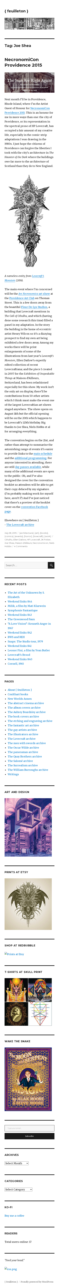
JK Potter (46, 539)
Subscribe (29, 1136)
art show (34, 293)
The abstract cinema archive (26, 703)
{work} (47, 536)
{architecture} (26, 533)
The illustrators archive (23, 734)
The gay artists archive (22, 729)
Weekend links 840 (20, 659)
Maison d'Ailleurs (23, 543)
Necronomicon (40, 543)
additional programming (30, 458)
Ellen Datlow (19, 539)
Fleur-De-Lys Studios (34, 307)
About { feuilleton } (20, 689)
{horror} (28, 536)
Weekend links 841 (19, 645)
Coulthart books (18, 694)
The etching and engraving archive (30, 721)
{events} (18, 536)
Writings (13, 774)
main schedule (43, 453)
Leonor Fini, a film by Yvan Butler (29, 650)
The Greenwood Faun (21, 619)
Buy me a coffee (14, 1215)
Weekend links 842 (20, 632)
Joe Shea (9, 543)
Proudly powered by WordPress (37, 1282)
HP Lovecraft (33, 539)
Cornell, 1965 (16, 663)
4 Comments (20, 546)
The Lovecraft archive (20, 524)
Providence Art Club (21, 298)
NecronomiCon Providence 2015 (23, 62)
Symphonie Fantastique (23, 610)
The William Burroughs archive (28, 769)
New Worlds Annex (20, 698)
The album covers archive (24, 707)
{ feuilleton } (16, 11)
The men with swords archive (27, 743)
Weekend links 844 (20, 601)
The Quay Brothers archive (25, 756)
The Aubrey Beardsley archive (27, 712)
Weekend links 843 (20, 614)
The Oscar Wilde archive (23, 747)
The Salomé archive (20, 761)
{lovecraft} (38, 536)
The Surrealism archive (23, 765)
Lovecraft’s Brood (19, 654)
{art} (37, 533)
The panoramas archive (23, 752)
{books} (44, 533)
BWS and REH (16, 637)
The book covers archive (23, 716)
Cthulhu (8, 539)
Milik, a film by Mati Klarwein (27, 606)
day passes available (28, 467)
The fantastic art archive (23, 725)
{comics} (9, 536)
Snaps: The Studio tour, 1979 (25, 641)
